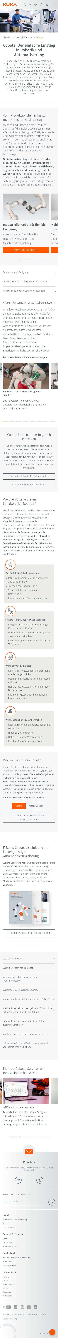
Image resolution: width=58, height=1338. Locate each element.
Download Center (9, 1266)
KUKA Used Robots (10, 1246)
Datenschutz (45, 1315)
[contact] (30, 4)
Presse (5, 1288)
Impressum (32, 1315)
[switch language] (35, 4)
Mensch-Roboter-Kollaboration (18, 37)
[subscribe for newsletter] (51, 1202)
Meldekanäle (7, 1296)
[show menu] (52, 4)
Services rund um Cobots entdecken (29, 485)
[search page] (25, 4)
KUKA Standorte (9, 1285)
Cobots (39, 37)
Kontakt (6, 1224)
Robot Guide (7, 1239)
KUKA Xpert (7, 1262)
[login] (41, 4)
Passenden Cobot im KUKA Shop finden (29, 476)
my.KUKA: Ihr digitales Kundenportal (16, 1258)
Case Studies (7, 1243)
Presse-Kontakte (9, 1227)
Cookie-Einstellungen (10, 1319)
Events (5, 1281)
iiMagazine (7, 1292)
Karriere (6, 1277)
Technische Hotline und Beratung (15, 1220)
